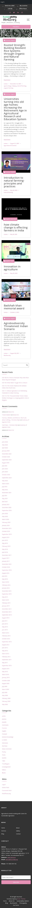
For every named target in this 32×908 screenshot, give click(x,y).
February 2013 (6, 636)
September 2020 (7, 510)
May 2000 (5, 704)
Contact (18, 834)
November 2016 (6, 564)
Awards (8, 300)
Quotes (4, 758)
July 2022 (4, 486)
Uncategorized (6, 767)
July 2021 (4, 495)
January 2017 (6, 561)
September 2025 (7, 460)
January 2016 (6, 588)
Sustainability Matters (23, 901)
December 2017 (6, 555)
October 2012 (6, 639)
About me (11, 412)
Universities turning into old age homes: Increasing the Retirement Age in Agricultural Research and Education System (15, 109)
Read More (7, 80)
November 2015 (6, 591)
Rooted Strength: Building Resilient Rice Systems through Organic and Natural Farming (15, 52)
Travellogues (5, 764)
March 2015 (5, 600)
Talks (11, 261)
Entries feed (5, 787)
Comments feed (6, 790)
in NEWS (4, 740)
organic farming (8, 88)
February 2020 (6, 522)
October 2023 (6, 474)
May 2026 (5, 445)
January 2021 (6, 504)
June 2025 (5, 469)
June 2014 (5, 624)
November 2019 (6, 528)
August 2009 (5, 683)
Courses (8, 172)
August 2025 (5, 463)
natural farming (21, 86)
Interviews (13, 219)
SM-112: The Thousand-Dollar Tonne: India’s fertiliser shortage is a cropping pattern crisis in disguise (15, 398)
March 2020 (5, 519)
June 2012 (5, 647)
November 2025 (6, 454)
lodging (14, 86)
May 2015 (5, 597)
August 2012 (5, 645)
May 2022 (5, 489)
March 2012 (5, 653)
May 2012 (5, 650)
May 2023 (5, 480)
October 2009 (6, 680)
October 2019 (6, 531)
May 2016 (5, 579)
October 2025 (6, 457)
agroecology (7, 86)
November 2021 (6, 492)
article (4, 716)
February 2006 (6, 701)
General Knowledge (7, 737)
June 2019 (5, 540)
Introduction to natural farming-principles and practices (14, 182)
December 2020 (6, 507)
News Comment (6, 749)
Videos (4, 770)
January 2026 (6, 451)
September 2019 (7, 534)
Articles (8, 40)
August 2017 (5, 558)
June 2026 (5, 442)
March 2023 (5, 483)
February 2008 (6, 698)
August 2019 (5, 537)
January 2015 (6, 606)
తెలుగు (4, 773)
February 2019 (6, 546)
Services (3, 831)
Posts (3, 755)
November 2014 (6, 612)
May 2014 (5, 627)
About (18, 828)
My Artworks (13, 903)
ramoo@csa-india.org (11, 859)
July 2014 (4, 621)
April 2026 (5, 448)
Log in (4, 784)
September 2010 (7, 665)
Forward (4, 734)
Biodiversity (7, 355)
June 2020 (5, 513)
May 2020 (5, 516)
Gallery (18, 831)
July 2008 (4, 692)
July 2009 (4, 686)
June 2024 (5, 472)
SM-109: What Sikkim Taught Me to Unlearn (14, 383)
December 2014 (6, 609)
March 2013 (5, 633)
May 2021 (5, 498)
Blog (2, 834)
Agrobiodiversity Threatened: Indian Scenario (16, 326)
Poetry (4, 752)
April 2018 (5, 552)
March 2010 (5, 674)
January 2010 (6, 677)
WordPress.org (6, 793)
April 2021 (5, 501)
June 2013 (5, 630)
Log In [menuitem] (2, 2)
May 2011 (5, 662)
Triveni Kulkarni (6, 415)
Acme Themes (21, 899)
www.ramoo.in (11, 857)
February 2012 (6, 656)
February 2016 (6, 585)
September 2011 (7, 659)
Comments (5, 725)
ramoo (6, 84)
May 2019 (5, 543)
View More (16, 27)
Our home (16, 905)
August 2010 (5, 668)
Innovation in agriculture (12, 268)
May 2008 (5, 695)
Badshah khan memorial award (14, 307)
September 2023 (7, 477)
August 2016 (5, 573)
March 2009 (5, 689)
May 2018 (5, 549)
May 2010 (5, 671)
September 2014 (7, 615)
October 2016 (6, 567)
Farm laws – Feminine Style (10, 425)
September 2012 (7, 642)
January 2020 (6, 525)
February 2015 (6, 603)
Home (3, 828)
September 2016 (7, 570)
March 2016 (5, 582)
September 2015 (7, 594)
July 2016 (4, 576)
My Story (4, 746)
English (13, 40)
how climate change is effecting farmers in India (16, 227)
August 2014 (5, 618)
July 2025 (4, 466)
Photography (23, 903)
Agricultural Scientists (10, 145)
